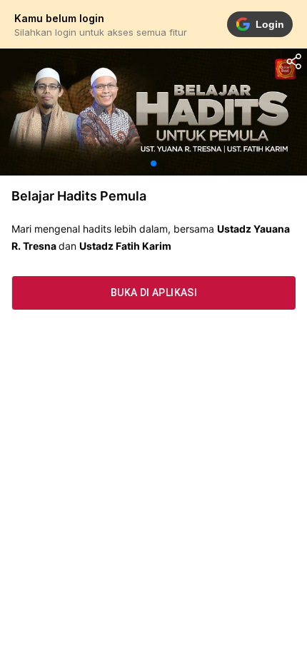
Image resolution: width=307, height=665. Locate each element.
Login (270, 24)
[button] (153, 163)
